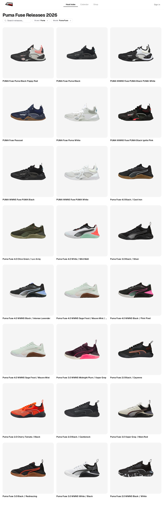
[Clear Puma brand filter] (47, 20)
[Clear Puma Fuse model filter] (70, 20)
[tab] (70, 4)
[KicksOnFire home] (10, 4)
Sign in (157, 4)
